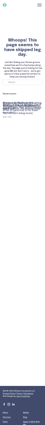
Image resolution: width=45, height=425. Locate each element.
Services (7, 417)
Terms (19, 394)
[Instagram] (8, 404)
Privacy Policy (9, 394)
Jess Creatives (23, 396)
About (5, 413)
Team (5, 422)
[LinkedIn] (13, 404)
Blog (25, 417)
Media (26, 413)
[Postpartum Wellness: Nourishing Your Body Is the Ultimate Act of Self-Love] (22, 98)
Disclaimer (28, 394)
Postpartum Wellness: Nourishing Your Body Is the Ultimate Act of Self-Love (22, 106)
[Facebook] (4, 404)
